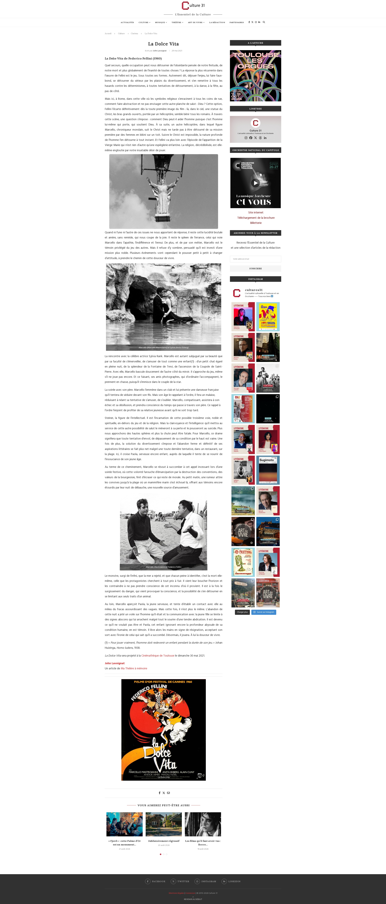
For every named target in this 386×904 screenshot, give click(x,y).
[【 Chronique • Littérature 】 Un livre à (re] (268, 500)
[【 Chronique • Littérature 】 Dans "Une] (243, 470)
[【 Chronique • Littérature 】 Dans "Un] (268, 439)
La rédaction (217, 22)
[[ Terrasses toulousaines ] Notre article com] (243, 593)
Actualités (127, 22)
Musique (160, 22)
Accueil (108, 33)
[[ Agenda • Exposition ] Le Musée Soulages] (268, 470)
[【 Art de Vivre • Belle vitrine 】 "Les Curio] (268, 593)
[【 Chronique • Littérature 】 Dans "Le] (268, 562)
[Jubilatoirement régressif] (164, 824)
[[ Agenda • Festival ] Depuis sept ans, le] (243, 408)
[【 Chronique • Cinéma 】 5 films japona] (268, 378)
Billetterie (256, 223)
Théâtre (176, 22)
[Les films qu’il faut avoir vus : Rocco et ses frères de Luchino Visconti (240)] (203, 824)
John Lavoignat (160, 51)
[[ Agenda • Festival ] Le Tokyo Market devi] (268, 316)
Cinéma (134, 33)
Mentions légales (176, 893)
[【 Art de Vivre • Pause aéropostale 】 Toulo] (243, 531)
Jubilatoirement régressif (163, 840)
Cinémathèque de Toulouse (157, 656)
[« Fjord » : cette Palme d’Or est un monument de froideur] (124, 824)
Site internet (255, 212)
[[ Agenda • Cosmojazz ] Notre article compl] (243, 500)
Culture (143, 22)
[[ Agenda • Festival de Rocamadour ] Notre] (268, 531)
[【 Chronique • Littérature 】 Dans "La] (243, 316)
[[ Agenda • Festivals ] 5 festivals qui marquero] (268, 408)
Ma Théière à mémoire (134, 668)
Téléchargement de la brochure (256, 218)
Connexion (190, 893)
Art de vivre (195, 22)
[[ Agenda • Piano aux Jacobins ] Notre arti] (268, 347)
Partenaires (237, 22)
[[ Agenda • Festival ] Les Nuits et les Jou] (243, 562)
